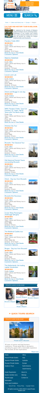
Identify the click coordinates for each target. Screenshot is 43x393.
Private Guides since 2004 (17, 5)
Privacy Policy (20, 385)
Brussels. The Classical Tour (14, 143)
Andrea (11, 79)
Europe (24, 363)
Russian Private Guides (12, 363)
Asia (23, 357)
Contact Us (24, 377)
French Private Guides (11, 357)
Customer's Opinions (11, 54)
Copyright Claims (30, 385)
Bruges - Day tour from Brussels (16, 248)
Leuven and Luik (10, 75)
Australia (25, 360)
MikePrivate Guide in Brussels (21, 339)
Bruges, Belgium (22, 305)
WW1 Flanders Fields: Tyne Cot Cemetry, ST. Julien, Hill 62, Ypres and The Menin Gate (16, 110)
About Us (24, 372)
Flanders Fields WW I (12, 41)
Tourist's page (29, 3)
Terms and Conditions (11, 383)
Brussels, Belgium (10, 301)
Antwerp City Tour (11, 126)
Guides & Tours (9, 366)
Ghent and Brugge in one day (15, 92)
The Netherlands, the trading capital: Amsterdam (15, 266)
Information (8, 380)
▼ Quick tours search (21, 313)
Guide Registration (10, 372)
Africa (24, 355)
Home (6, 355)
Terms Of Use (12, 385)
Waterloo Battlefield (11, 58)
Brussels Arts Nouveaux (13, 196)
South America (26, 369)
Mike (10, 45)
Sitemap (23, 375)
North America (26, 366)
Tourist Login (30, 5)
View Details (20, 53)
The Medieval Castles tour (14, 231)
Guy (10, 114)
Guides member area (11, 375)
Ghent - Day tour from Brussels (15, 179)
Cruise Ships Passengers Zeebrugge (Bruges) (13, 213)
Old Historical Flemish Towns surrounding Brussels (15, 161)
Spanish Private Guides (12, 360)
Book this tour (9, 53)
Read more (35, 352)
